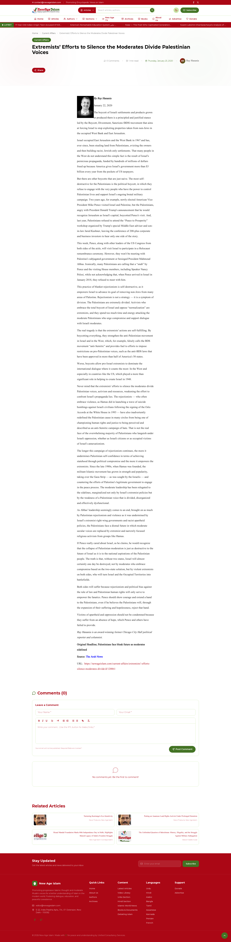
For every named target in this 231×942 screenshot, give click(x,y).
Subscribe (191, 864)
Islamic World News (127, 905)
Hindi (148, 893)
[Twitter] (41, 919)
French (149, 923)
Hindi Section (124, 901)
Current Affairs (48, 33)
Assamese (151, 910)
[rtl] (58, 720)
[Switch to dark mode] (176, 10)
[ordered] (73, 720)
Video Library (124, 893)
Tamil (148, 905)
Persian (150, 918)
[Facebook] (34, 919)
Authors (93, 897)
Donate (178, 888)
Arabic (149, 897)
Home (35, 33)
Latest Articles (125, 888)
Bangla (149, 901)
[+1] (67, 720)
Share (40, 70)
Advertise (179, 893)
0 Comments (113, 61)
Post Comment (184, 749)
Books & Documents (128, 910)
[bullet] (77, 720)
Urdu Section (124, 897)
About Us (93, 893)
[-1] (64, 720)
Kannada (150, 914)
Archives (93, 901)
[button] (52, 720)
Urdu (148, 888)
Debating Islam (125, 914)
